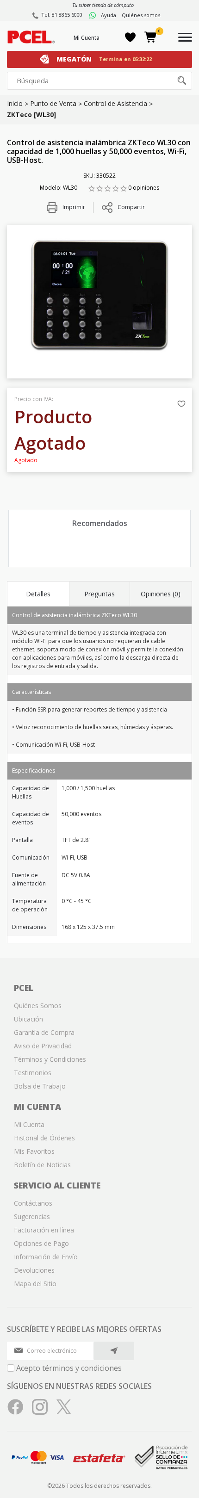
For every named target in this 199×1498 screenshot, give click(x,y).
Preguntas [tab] (99, 593)
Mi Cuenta (87, 38)
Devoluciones (34, 1270)
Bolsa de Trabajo (40, 1086)
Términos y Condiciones (50, 1059)
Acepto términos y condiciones (69, 1368)
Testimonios (32, 1072)
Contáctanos (33, 1203)
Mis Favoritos (34, 1151)
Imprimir (73, 207)
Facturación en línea (44, 1230)
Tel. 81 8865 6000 (61, 14)
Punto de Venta (53, 103)
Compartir (131, 207)
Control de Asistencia (115, 103)
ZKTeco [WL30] (31, 114)
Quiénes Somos (38, 1005)
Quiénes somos (141, 15)
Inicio (15, 103)
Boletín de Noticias (42, 1164)
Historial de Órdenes (44, 1137)
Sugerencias (32, 1216)
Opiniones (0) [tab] (160, 593)
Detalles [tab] (38, 593)
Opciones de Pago (41, 1243)
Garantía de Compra (44, 1032)
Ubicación (28, 1019)
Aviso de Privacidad (43, 1045)
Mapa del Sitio (35, 1283)
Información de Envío (46, 1256)
